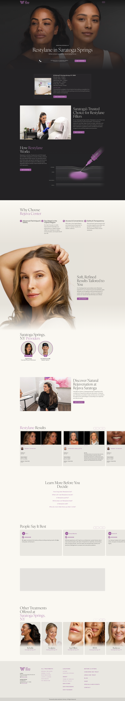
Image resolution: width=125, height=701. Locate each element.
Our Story (66, 683)
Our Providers (68, 686)
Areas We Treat (90, 675)
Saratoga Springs (68, 673)
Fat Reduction (45, 680)
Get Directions (60, 96)
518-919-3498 (24, 677)
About (65, 676)
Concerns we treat (91, 671)
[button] (96, 428)
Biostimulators (46, 675)
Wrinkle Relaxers (46, 671)
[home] (24, 2)
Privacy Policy (67, 681)
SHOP (86, 681)
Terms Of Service (68, 679)
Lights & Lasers (46, 676)
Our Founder (67, 689)
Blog (86, 678)
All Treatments (47, 668)
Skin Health (45, 678)
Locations (66, 668)
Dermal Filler (45, 673)
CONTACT (87, 687)
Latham (65, 671)
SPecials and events (92, 684)
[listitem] (28, 352)
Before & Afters (90, 668)
